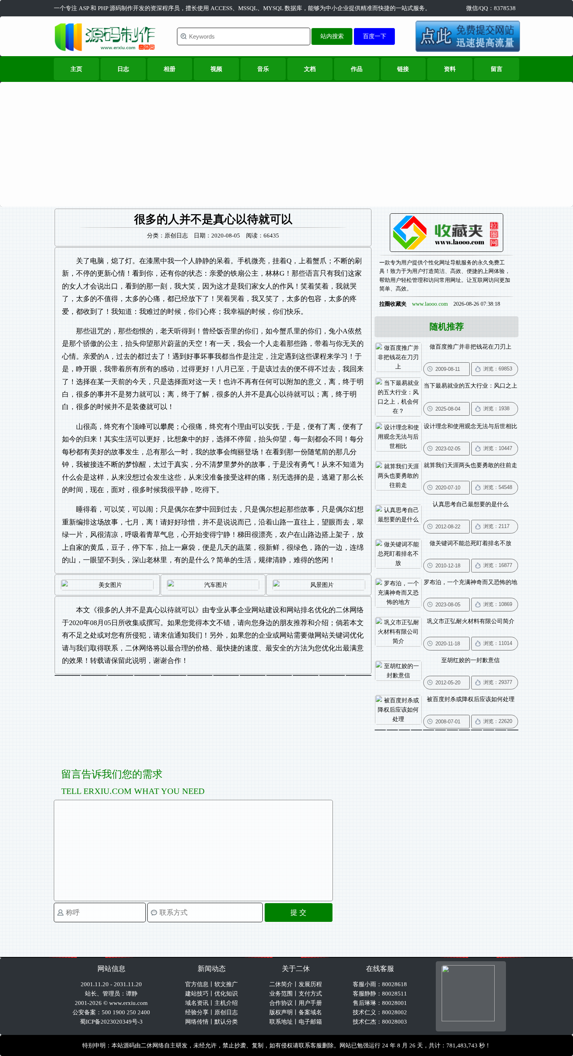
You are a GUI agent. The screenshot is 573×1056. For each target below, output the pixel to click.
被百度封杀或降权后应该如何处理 (471, 699)
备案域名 (310, 1012)
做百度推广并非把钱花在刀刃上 (470, 347)
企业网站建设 (258, 610)
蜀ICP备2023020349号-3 (111, 1022)
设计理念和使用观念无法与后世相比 (470, 426)
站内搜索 (332, 36)
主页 (76, 69)
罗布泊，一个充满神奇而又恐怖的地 (470, 582)
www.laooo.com (430, 304)
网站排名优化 (307, 610)
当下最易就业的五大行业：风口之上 (470, 386)
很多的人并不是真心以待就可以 (146, 610)
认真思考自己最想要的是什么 (471, 504)
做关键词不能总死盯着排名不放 (470, 543)
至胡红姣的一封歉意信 (470, 660)
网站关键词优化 (339, 635)
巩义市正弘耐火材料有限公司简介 (471, 621)
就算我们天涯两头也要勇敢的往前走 (470, 465)
